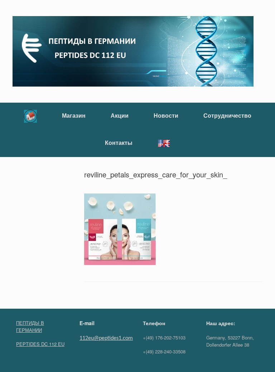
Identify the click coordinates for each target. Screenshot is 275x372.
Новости (166, 115)
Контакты (118, 142)
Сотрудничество (227, 115)
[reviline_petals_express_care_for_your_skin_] (120, 263)
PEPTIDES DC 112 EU (40, 344)
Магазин (74, 115)
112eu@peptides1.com (106, 338)
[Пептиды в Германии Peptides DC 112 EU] (133, 51)
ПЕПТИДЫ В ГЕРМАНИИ (30, 326)
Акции (120, 115)
